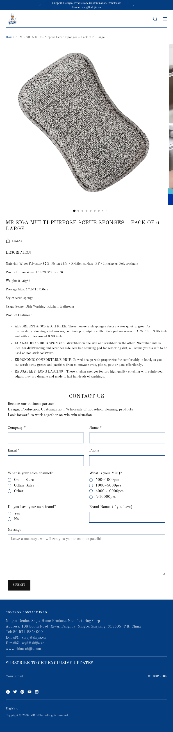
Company (17, 428)
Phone (94, 450)
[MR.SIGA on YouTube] (30, 693)
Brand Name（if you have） (111, 507)
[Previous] (40, 5)
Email (14, 450)
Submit (19, 584)
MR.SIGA (36, 715)
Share (17, 240)
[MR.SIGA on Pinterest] (22, 693)
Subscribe (157, 676)
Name (95, 428)
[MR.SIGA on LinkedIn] (37, 693)
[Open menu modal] (165, 19)
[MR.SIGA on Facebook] (8, 693)
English (10, 708)
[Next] (133, 5)
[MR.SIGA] (12, 19)
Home (10, 37)
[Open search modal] (155, 19)
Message (14, 530)
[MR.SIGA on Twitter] (15, 693)
